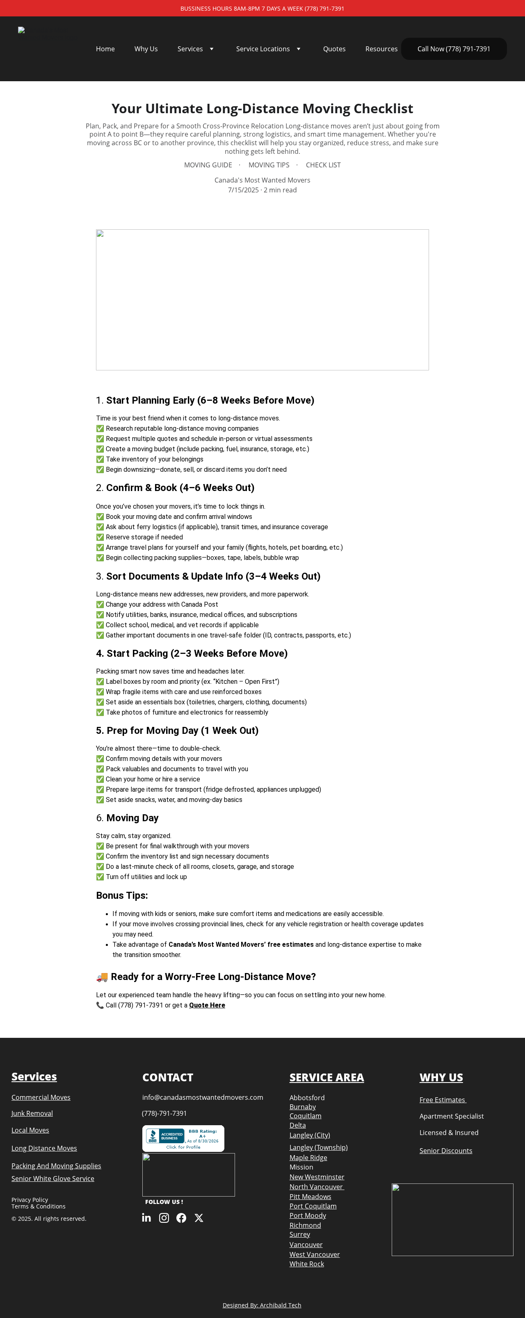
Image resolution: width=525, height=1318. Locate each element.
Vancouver (306, 1244)
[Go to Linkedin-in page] (146, 1217)
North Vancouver (317, 1186)
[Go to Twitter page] (199, 1217)
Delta (298, 1125)
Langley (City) (310, 1135)
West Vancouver (315, 1254)
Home (105, 48)
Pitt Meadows (310, 1196)
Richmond (305, 1225)
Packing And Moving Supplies (56, 1165)
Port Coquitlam (313, 1206)
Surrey (300, 1234)
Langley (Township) (319, 1147)
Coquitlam (306, 1115)
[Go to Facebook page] (181, 1217)
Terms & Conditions (38, 1206)
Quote (199, 1005)
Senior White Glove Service (52, 1178)
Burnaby (303, 1106)
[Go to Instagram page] (164, 1217)
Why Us (146, 48)
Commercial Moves (41, 1097)
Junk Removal (32, 1113)
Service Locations (263, 48)
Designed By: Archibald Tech (262, 1305)
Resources (381, 48)
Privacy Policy (30, 1200)
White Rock (307, 1263)
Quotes (334, 48)
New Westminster (317, 1176)
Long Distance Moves (44, 1148)
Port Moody (308, 1215)
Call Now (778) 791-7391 (454, 48)
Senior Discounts (446, 1150)
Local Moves (30, 1130)
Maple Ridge (308, 1157)
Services (190, 48)
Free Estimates (443, 1099)
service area (327, 1077)
